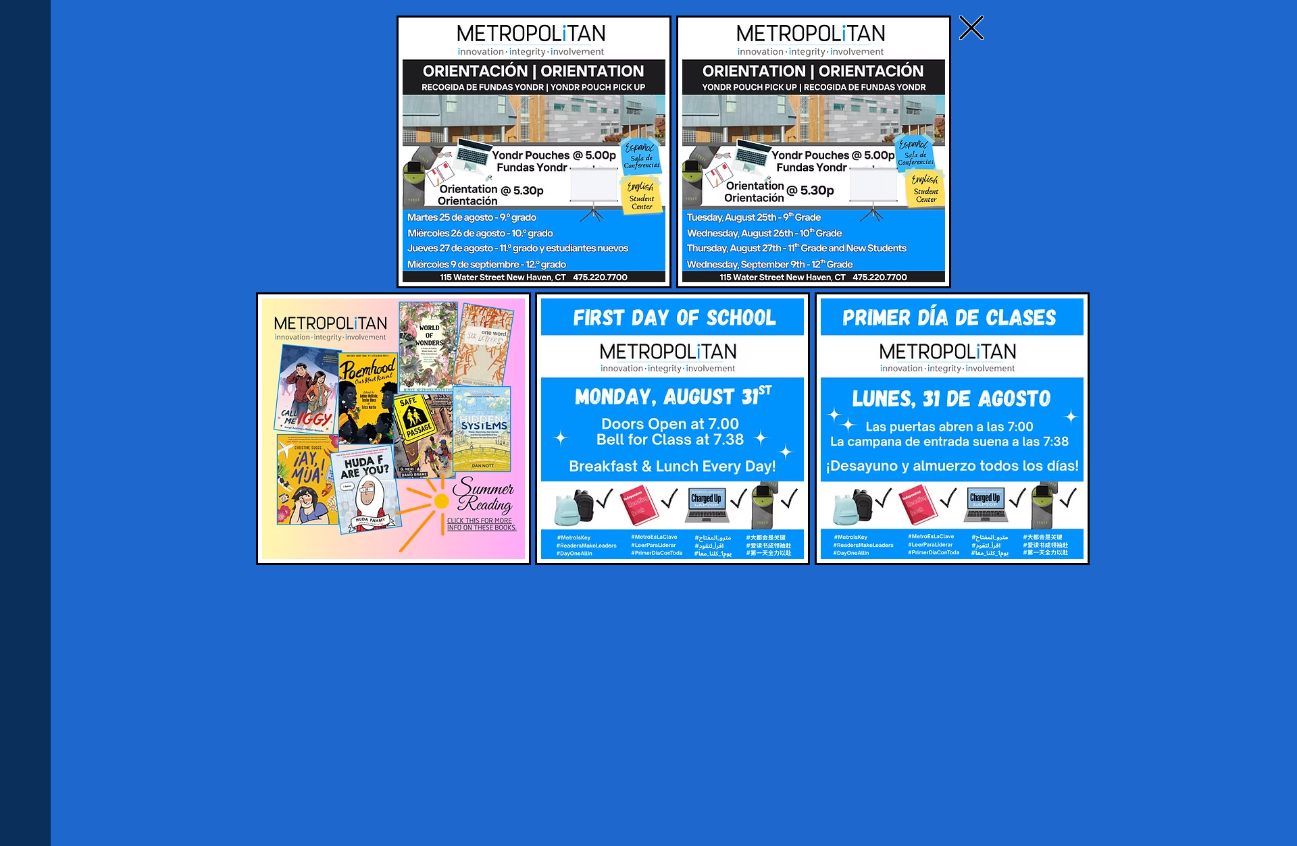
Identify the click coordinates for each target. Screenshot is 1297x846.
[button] (971, 28)
